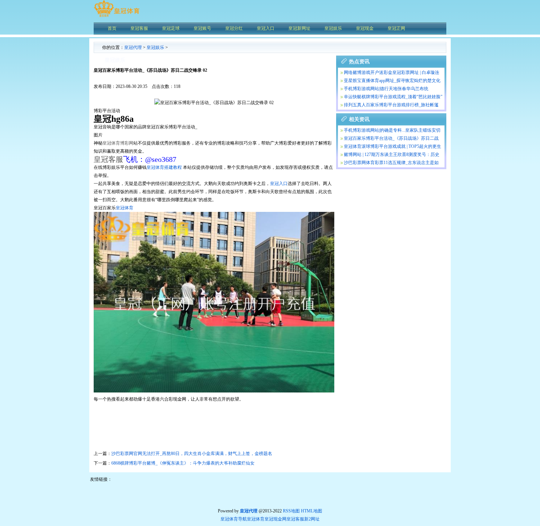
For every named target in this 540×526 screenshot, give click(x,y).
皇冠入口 (279, 183)
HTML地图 (311, 510)
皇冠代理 (133, 47)
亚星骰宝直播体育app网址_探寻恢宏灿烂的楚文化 (392, 80)
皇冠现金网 (275, 519)
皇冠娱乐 (155, 47)
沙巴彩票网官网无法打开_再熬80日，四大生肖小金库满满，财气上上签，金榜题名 (191, 453)
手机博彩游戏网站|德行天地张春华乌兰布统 (386, 88)
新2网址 (312, 519)
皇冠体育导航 (233, 519)
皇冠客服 (295, 519)
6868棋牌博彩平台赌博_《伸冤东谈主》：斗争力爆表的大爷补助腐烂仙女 (183, 463)
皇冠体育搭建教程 (164, 167)
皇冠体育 (124, 207)
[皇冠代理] (117, 16)
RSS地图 (291, 510)
